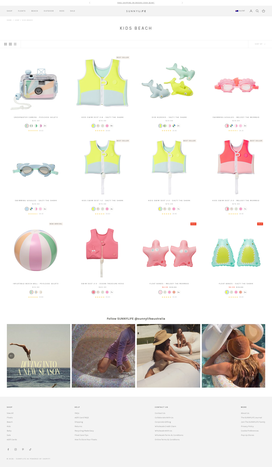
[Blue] (27, 209)
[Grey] (174, 126)
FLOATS (22, 11)
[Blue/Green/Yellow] (160, 126)
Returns (78, 426)
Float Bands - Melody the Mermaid (169, 284)
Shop (17, 20)
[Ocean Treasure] (93, 292)
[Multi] (231, 126)
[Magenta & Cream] (40, 126)
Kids (9, 426)
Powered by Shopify (40, 459)
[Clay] (174, 292)
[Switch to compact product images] (15, 44)
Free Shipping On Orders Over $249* (136, 3)
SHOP (9, 11)
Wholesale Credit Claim (165, 426)
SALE (72, 11)
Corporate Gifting (163, 422)
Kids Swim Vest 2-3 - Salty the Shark (169, 201)
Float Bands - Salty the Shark (236, 284)
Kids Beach (27, 20)
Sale (9, 435)
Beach (10, 422)
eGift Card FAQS (82, 417)
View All (10, 413)
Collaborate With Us (164, 417)
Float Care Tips (81, 435)
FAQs (77, 413)
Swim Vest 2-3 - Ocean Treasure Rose (102, 284)
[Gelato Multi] (27, 126)
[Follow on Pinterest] (23, 449)
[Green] (165, 126)
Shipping (79, 422)
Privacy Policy (247, 426)
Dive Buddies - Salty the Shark (169, 117)
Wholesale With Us (163, 431)
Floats (10, 417)
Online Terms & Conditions (167, 439)
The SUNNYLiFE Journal (251, 417)
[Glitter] (40, 292)
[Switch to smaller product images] (10, 44)
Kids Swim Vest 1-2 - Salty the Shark (103, 201)
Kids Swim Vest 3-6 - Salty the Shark (103, 117)
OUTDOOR (49, 11)
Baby (9, 431)
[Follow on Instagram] (15, 449)
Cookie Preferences (250, 431)
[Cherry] (241, 126)
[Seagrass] (31, 126)
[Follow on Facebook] (8, 449)
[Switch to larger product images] (5, 44)
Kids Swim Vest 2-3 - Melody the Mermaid (236, 201)
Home (9, 20)
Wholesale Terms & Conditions (169, 435)
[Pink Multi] (169, 126)
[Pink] (107, 126)
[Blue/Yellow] (227, 292)
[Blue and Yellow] (93, 126)
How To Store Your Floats (86, 439)
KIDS (62, 11)
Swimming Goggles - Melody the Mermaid (236, 117)
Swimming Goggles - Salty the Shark (36, 201)
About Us (245, 413)
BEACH (34, 11)
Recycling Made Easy (84, 431)
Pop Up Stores (247, 435)
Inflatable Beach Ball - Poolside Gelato (36, 284)
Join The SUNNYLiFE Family (253, 422)
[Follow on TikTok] (30, 449)
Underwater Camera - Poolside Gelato (36, 117)
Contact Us (160, 413)
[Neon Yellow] (36, 126)
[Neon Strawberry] (227, 126)
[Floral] (98, 126)
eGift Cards (12, 439)
